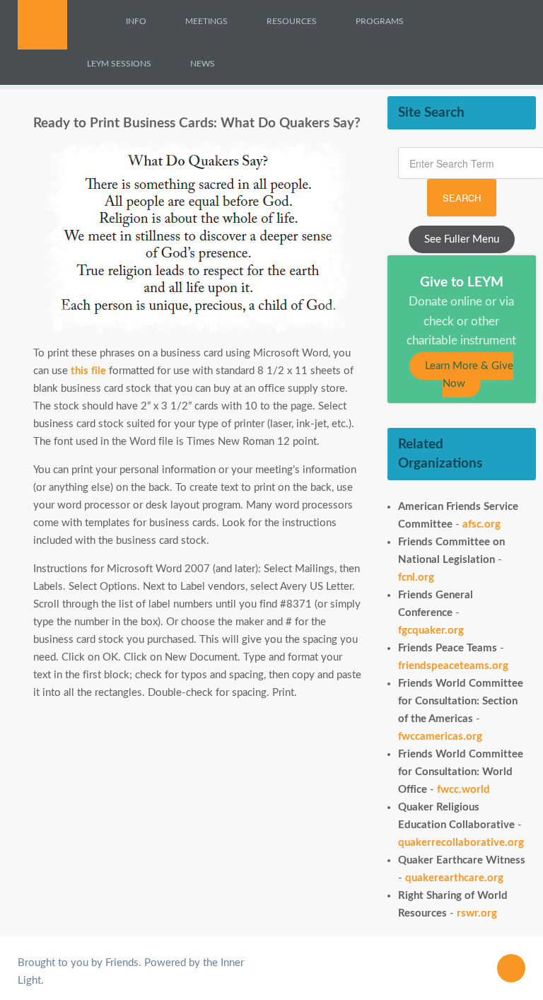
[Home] (95, 21)
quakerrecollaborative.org (461, 842)
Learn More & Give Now (469, 375)
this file (88, 371)
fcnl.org (416, 577)
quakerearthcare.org (454, 878)
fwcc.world (463, 789)
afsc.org (481, 524)
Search (462, 197)
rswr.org (477, 913)
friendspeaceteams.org (453, 666)
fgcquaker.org (431, 630)
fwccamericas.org (440, 736)
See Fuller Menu (461, 239)
